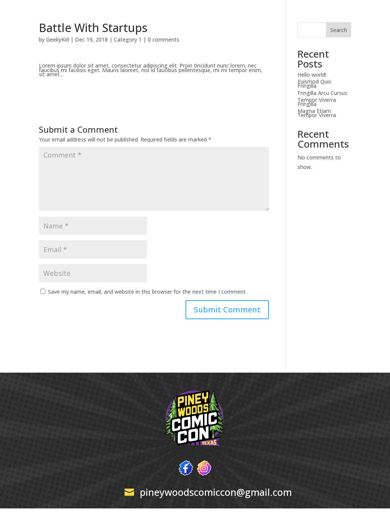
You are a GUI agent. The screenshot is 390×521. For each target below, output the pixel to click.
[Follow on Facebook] (185, 468)
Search (338, 30)
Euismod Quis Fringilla (314, 83)
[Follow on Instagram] (204, 468)
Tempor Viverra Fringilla (316, 102)
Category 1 (128, 39)
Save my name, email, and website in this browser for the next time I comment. (147, 291)
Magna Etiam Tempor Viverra (316, 113)
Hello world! (311, 74)
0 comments (163, 39)
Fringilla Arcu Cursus (322, 92)
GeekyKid (57, 39)
